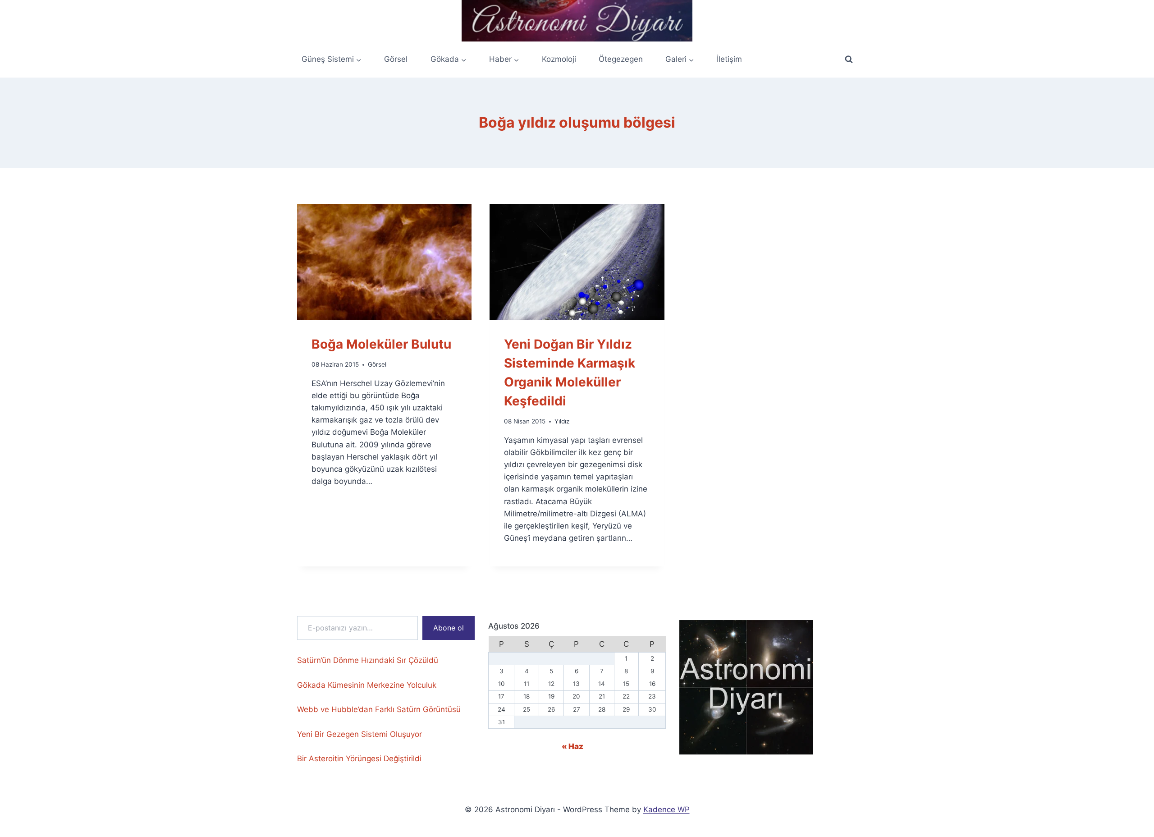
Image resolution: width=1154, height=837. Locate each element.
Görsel (396, 59)
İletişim (729, 59)
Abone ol (448, 627)
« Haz (572, 746)
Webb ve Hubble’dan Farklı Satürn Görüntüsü (379, 709)
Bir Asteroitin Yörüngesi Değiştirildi (359, 758)
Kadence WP (666, 809)
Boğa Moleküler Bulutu (381, 344)
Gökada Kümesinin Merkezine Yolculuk (366, 685)
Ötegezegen (621, 59)
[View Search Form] (849, 59)
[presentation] (384, 262)
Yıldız (561, 421)
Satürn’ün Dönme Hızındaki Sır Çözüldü (367, 660)
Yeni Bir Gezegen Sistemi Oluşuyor (359, 734)
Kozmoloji (559, 59)
